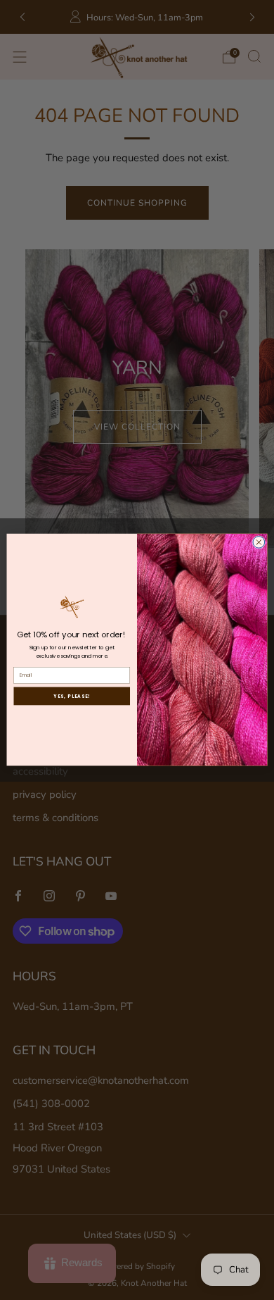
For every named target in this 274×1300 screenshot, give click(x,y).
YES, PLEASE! (71, 696)
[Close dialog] (259, 543)
